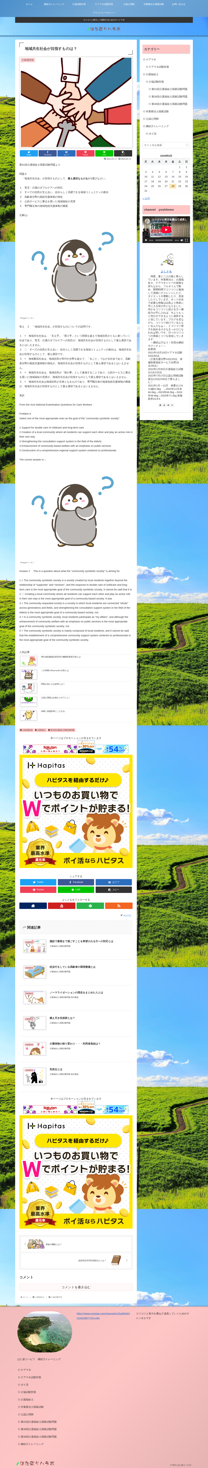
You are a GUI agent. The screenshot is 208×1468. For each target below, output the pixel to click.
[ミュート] (181, 240)
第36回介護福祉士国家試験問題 (169, 104)
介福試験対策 (27, 730)
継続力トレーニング (157, 126)
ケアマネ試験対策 (159, 66)
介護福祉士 (41, 730)
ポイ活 (152, 133)
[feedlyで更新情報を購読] (90, 906)
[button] (187, 145)
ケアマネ (151, 59)
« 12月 (146, 198)
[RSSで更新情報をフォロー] (119, 906)
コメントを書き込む (76, 1287)
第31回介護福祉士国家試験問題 (62, 730)
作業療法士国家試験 (157, 111)
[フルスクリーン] (186, 240)
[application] (166, 229)
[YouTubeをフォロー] (61, 906)
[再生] (146, 240)
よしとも (166, 271)
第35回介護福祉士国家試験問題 (169, 96)
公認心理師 (152, 118)
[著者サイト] (33, 906)
